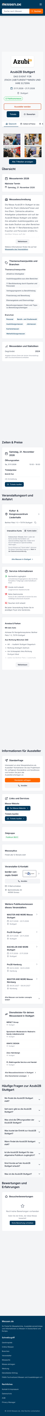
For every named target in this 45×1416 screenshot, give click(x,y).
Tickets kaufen (16, 484)
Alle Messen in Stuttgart (21, 559)
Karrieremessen (12, 329)
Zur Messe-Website (18, 808)
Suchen (37, 11)
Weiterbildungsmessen (15, 334)
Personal (9, 319)
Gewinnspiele (7, 1342)
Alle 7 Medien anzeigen (22, 161)
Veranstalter (6, 1355)
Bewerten (31, 114)
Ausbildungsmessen (14, 324)
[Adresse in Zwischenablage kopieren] (35, 522)
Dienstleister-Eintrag (10, 1373)
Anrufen (24, 785)
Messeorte (6, 1360)
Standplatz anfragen (22, 780)
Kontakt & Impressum (10, 1389)
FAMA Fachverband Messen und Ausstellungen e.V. (22, 1377)
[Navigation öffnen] (40, 4)
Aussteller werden (22, 106)
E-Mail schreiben (14, 886)
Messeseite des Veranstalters (16, 249)
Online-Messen (8, 1347)
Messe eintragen (8, 1364)
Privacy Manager (8, 1402)
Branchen (5, 1351)
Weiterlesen (22, 241)
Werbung (5, 1368)
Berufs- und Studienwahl (27, 319)
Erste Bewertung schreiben (22, 1223)
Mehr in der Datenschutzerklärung (22, 550)
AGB (3, 1398)
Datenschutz (7, 1394)
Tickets (13, 114)
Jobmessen (31, 324)
